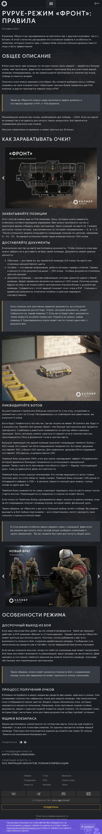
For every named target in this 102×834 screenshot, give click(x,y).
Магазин (47, 784)
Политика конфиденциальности (52, 816)
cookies (26, 825)
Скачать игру (68, 780)
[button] (98, 178)
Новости (28, 784)
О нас (45, 775)
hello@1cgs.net (61, 800)
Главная (27, 775)
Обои (64, 784)
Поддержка (29, 780)
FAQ (45, 780)
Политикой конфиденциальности (23, 828)
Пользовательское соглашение (51, 819)
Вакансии (66, 775)
